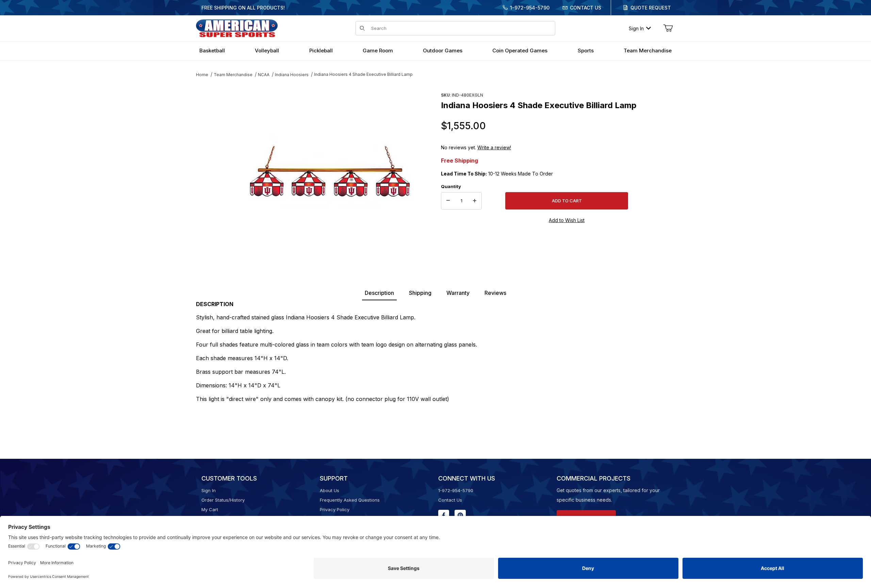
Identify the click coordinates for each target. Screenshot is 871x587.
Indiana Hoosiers (292, 74)
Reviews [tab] (495, 292)
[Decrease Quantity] (448, 200)
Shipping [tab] (420, 292)
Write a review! (494, 147)
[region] (209, 169)
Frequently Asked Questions (350, 500)
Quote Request (650, 8)
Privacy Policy (334, 509)
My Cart (209, 509)
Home (202, 74)
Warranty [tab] (458, 292)
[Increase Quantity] (474, 200)
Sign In (636, 28)
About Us (329, 490)
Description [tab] (379, 292)
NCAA (263, 74)
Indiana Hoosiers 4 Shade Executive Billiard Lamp (363, 74)
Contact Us (585, 8)
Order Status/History (223, 500)
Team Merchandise (233, 74)
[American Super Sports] (237, 28)
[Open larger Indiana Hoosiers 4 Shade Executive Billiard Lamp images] (330, 171)
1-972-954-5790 (529, 8)
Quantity (451, 186)
